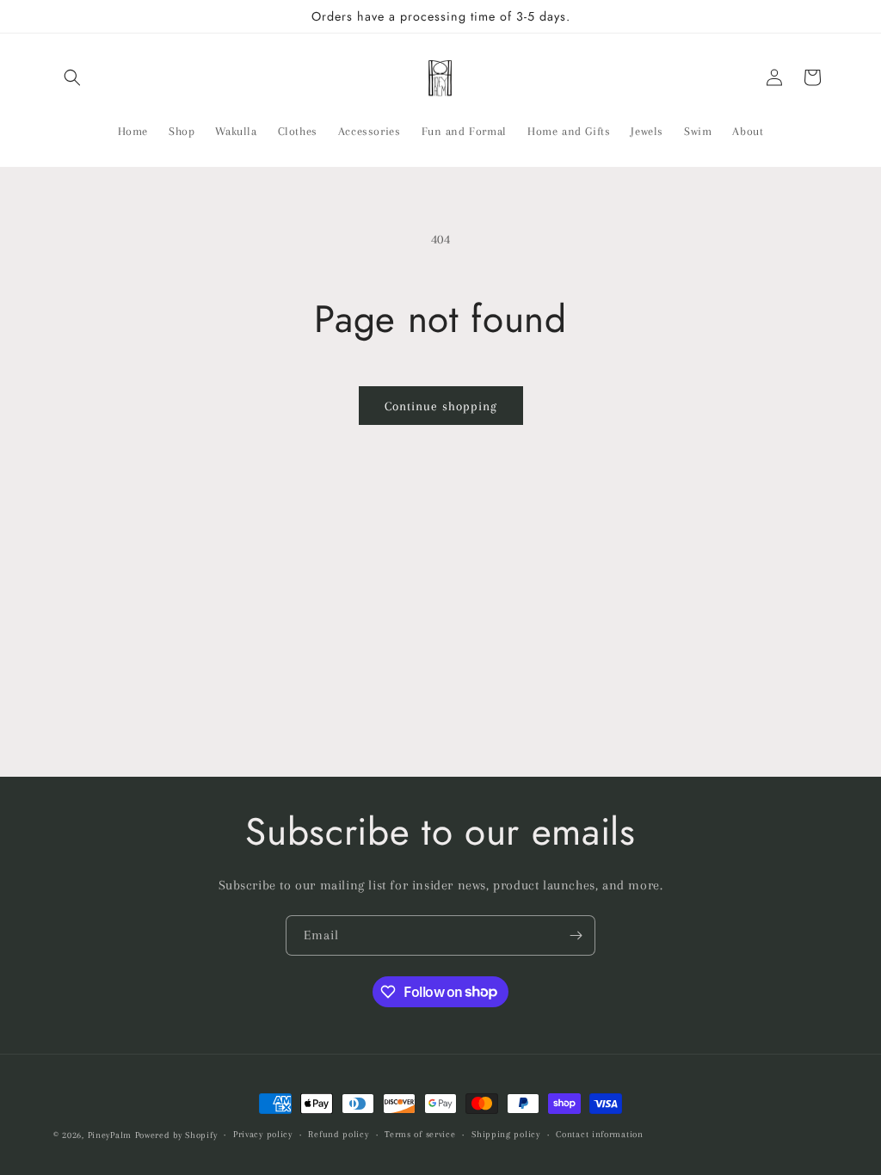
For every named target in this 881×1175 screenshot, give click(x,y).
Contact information (599, 1134)
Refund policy (338, 1134)
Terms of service (420, 1134)
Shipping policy (505, 1134)
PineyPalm (111, 1135)
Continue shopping (441, 406)
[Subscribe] (576, 935)
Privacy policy (263, 1134)
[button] (72, 77)
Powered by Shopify (176, 1135)
